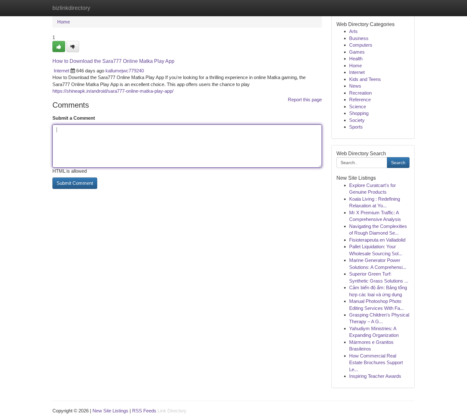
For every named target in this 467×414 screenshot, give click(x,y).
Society (357, 120)
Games (357, 52)
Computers (360, 45)
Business (359, 38)
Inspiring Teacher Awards (375, 376)
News (355, 86)
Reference (360, 99)
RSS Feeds (144, 410)
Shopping (359, 113)
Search (398, 162)
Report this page (305, 99)
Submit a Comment (73, 118)
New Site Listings (110, 410)
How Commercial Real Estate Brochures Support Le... (376, 362)
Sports (356, 127)
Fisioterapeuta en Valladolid (377, 240)
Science (357, 106)
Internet (61, 70)
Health (355, 58)
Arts (353, 31)
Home (63, 21)
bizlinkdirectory (71, 8)
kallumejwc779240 (124, 70)
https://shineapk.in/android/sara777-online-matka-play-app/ (112, 91)
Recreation (360, 93)
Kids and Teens (365, 79)
